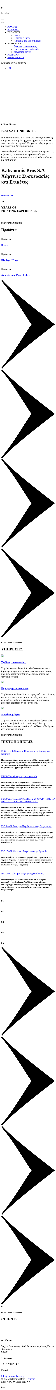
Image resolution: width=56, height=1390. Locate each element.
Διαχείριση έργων (10, 714)
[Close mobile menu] (2, 22)
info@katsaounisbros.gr (13, 1376)
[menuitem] (12, 26)
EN (9, 68)
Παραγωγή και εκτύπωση (14, 688)
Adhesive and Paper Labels (15, 275)
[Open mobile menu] (2, 19)
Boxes (4, 245)
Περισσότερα (7, 195)
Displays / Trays (9, 260)
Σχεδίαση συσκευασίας (13, 662)
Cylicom (31, 1379)
